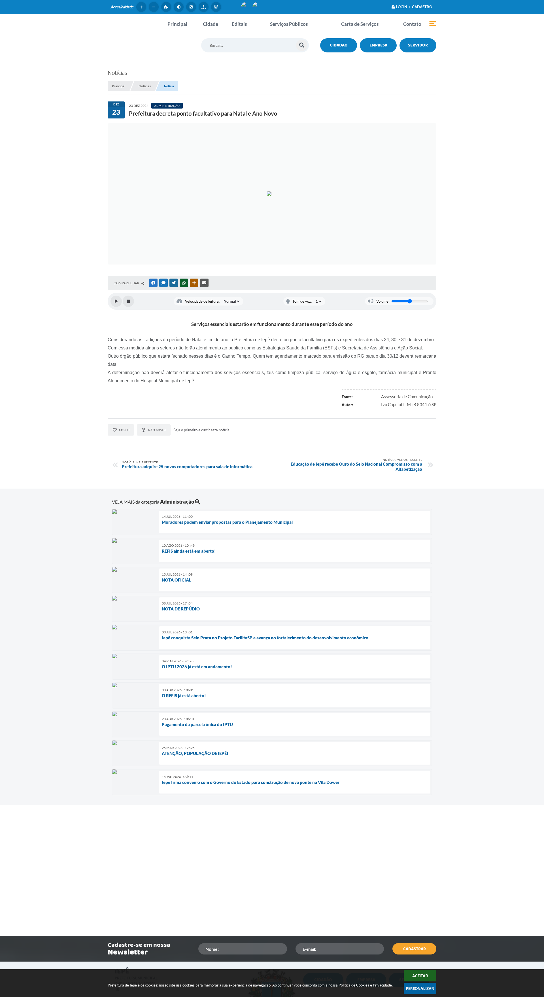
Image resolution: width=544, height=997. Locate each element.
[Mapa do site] (204, 7)
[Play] (116, 301)
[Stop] (128, 301)
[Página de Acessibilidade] (216, 7)
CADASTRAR (414, 949)
